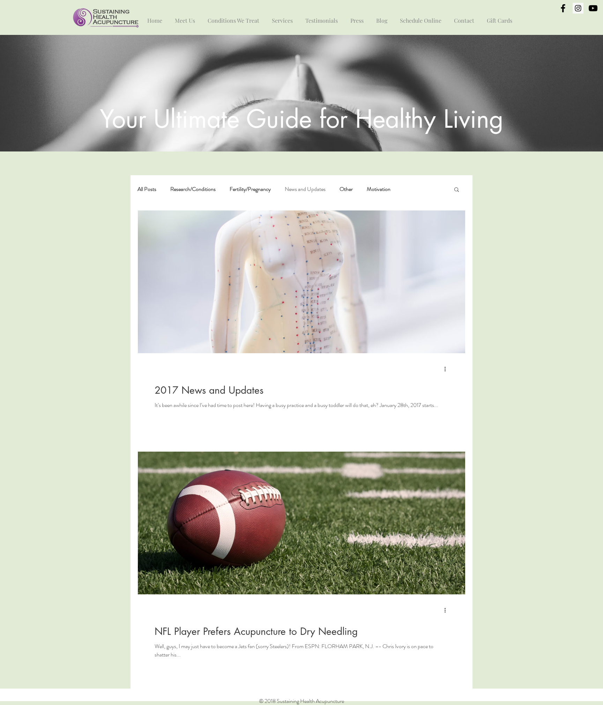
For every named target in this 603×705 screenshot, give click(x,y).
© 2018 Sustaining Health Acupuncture (301, 701)
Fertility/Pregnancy (250, 189)
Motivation (378, 189)
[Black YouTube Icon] (593, 8)
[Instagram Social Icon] (578, 8)
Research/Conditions (193, 189)
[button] (456, 190)
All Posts (146, 189)
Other (346, 189)
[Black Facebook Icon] (563, 8)
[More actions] (447, 369)
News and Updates (305, 189)
